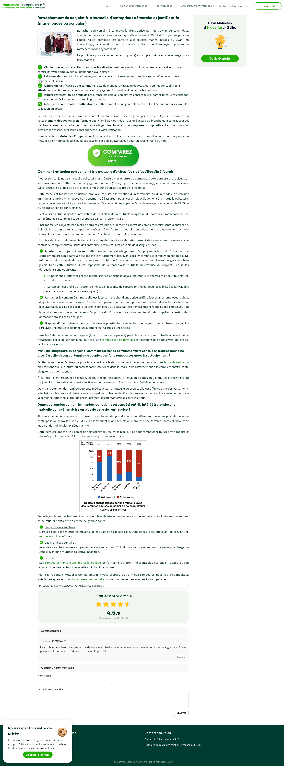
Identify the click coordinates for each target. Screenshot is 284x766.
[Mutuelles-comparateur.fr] (23, 6)
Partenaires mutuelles (133, 5)
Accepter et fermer (37, 754)
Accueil (110, 5)
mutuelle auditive (50, 536)
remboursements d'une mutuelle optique (73, 562)
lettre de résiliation (176, 362)
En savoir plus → (45, 748)
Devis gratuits (267, 5)
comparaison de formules (118, 340)
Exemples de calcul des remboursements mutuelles (172, 744)
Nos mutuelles (163, 5)
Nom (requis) (45, 675)
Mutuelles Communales (234, 5)
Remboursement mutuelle (196, 5)
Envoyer (181, 712)
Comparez (117, 155)
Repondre (181, 657)
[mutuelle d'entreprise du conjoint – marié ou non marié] (55, 44)
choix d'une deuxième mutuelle (84, 579)
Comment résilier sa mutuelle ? (161, 739)
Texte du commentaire (50, 689)
